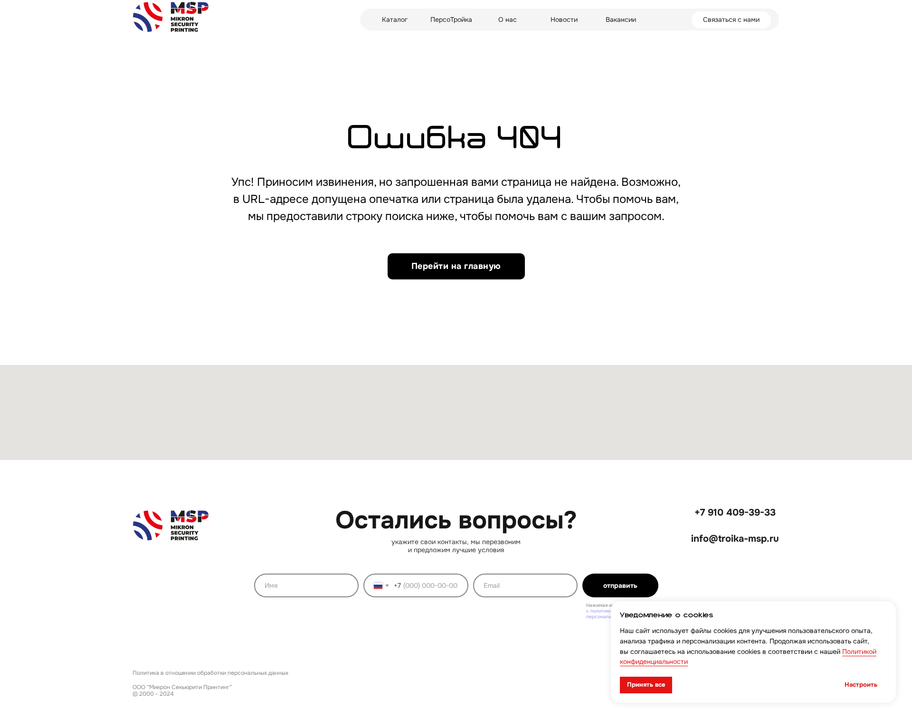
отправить (620, 585)
